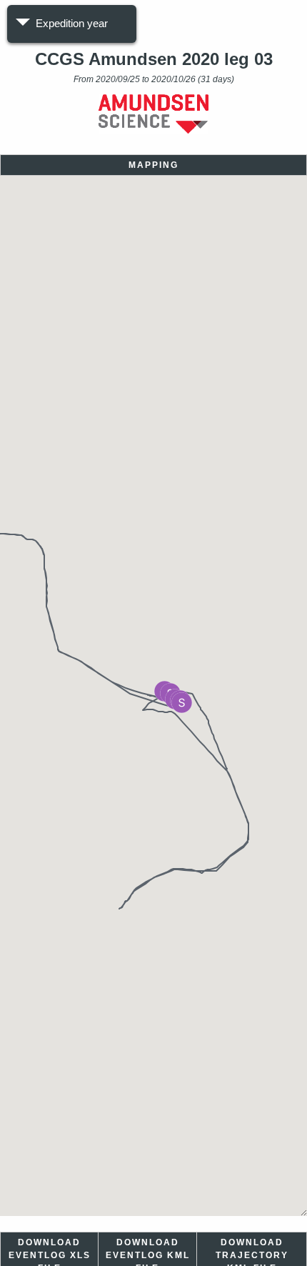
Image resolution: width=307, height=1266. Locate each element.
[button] (181, 702)
